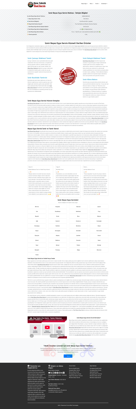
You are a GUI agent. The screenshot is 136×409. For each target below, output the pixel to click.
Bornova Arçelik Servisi (74, 368)
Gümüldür (78, 230)
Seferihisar (78, 211)
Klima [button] (91, 3)
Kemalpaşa (36, 226)
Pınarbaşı (58, 250)
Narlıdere (58, 226)
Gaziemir (58, 221)
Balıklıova (58, 240)
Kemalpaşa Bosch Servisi (95, 370)
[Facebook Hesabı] (55, 373)
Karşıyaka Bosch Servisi (74, 370)
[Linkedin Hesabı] (64, 373)
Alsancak (78, 206)
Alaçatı (36, 230)
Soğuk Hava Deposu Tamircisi (76, 375)
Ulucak (99, 235)
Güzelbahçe (57, 211)
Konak (57, 216)
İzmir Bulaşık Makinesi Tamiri (94, 58)
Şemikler (78, 235)
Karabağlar (99, 221)
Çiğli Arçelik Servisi (94, 372)
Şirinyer (57, 245)
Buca (78, 216)
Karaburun (78, 221)
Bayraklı (37, 216)
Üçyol (37, 245)
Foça (99, 211)
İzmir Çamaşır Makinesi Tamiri (39, 58)
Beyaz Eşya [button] (84, 3)
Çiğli (37, 221)
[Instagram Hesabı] (53, 373)
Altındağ (99, 245)
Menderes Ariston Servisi (95, 375)
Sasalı (99, 240)
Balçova (99, 216)
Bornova (37, 206)
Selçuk (99, 226)
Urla (37, 211)
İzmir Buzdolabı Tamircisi (37, 78)
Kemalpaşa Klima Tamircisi (75, 374)
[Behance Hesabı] (61, 373)
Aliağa (78, 250)
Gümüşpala (57, 230)
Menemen (99, 250)
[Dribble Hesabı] (59, 373)
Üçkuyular (37, 235)
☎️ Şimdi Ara (68, 356)
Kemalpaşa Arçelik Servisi (95, 368)
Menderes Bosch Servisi (74, 377)
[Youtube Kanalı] (49, 373)
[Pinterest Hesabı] (57, 373)
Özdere (78, 245)
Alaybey (57, 235)
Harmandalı (99, 230)
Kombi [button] (97, 3)
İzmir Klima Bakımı (90, 80)
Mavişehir (37, 250)
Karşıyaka (57, 206)
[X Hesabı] (51, 373)
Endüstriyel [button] (104, 3)
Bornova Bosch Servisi (74, 372)
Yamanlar (78, 240)
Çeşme (99, 206)
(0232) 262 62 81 (86, 16)
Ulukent (37, 240)
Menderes (78, 226)
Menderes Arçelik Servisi (95, 377)
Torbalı (36, 254)
